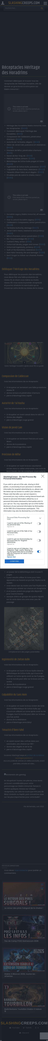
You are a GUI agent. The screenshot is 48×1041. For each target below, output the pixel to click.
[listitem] (24, 518)
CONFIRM (14, 561)
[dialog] (24, 521)
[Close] (43, 477)
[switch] (39, 524)
